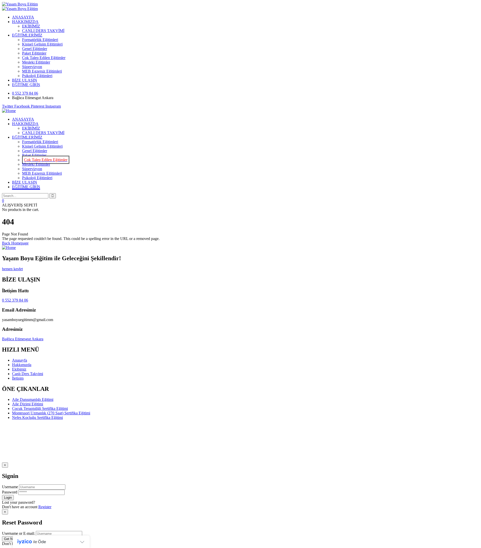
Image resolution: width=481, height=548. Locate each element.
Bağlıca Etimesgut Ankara (22, 339)
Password (9, 492)
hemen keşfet (12, 269)
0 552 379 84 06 (15, 300)
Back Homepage (15, 243)
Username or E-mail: (18, 533)
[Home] (9, 111)
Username (10, 487)
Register (44, 507)
